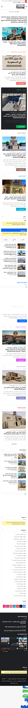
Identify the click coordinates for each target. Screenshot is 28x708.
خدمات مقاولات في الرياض (20, 539)
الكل (8, 51)
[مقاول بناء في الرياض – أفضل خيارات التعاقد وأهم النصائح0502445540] (14, 650)
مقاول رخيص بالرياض (21, 576)
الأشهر (14, 239)
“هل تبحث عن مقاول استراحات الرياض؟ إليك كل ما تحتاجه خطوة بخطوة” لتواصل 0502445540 (15, 349)
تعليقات (5, 239)
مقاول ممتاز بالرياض (22, 588)
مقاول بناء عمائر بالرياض (21, 590)
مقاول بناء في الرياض (21, 548)
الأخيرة (22, 239)
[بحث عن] (26, 7)
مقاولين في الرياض (22, 543)
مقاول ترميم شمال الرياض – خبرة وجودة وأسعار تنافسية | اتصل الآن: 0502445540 (15, 199)
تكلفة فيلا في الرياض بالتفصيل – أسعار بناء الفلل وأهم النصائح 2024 (15, 433)
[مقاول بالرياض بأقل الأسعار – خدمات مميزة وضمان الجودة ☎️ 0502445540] (14, 33)
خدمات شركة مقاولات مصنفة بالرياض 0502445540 (10, 273)
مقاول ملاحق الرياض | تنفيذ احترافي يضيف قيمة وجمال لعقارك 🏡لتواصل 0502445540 (9, 266)
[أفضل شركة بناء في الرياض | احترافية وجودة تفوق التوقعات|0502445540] (5, 650)
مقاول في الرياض (22, 541)
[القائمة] (2, 7)
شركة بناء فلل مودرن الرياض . (20, 569)
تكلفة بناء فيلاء (23, 593)
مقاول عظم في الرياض (21, 550)
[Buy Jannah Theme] (14, 11)
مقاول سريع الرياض (22, 574)
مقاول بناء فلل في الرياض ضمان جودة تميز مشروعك (10, 481)
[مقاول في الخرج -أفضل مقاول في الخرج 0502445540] (14, 377)
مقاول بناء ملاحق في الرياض (20, 572)
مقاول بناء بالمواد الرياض (21, 567)
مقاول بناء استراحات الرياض (20, 595)
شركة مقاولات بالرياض (21, 534)
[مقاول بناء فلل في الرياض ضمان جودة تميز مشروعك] (22, 485)
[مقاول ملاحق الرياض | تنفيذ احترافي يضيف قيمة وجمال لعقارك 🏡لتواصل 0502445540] (21, 267)
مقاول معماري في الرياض (21, 579)
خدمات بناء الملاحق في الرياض (19, 565)
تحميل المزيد (14, 443)
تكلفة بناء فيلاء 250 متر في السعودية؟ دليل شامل (17, 74)
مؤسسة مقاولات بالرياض (21, 536)
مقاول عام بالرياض (22, 586)
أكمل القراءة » (21, 83)
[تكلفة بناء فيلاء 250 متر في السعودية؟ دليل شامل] (14, 63)
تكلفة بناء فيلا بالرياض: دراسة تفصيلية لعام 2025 (10, 462)
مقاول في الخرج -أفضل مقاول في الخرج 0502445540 (15, 388)
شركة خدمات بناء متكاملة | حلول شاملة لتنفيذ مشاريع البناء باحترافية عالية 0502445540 (9, 259)
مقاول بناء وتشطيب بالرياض (20, 553)
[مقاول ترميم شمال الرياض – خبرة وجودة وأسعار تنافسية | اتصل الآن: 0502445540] (14, 187)
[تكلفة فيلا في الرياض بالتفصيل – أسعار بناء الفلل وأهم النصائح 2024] (14, 420)
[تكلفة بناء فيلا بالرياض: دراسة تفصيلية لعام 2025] (22, 463)
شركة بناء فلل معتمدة (21, 562)
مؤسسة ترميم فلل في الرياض (20, 560)
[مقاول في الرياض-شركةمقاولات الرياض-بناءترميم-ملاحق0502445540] (20, 6)
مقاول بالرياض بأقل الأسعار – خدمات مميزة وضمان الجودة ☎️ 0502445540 (14, 44)
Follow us (25, 667)
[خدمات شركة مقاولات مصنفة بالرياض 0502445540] (21, 274)
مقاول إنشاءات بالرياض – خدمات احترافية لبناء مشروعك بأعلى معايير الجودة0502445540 (14, 116)
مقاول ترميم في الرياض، (21, 546)
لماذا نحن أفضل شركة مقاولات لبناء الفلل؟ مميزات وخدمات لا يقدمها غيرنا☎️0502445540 (14, 156)
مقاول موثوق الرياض (22, 583)
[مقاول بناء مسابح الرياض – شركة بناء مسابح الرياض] (23, 656)
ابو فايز (23, 71)
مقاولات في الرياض (22, 555)
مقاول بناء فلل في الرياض (21, 581)
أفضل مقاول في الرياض (21, 557)
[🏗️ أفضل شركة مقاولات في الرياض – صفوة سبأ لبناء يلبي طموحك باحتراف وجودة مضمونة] (5, 645)
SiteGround (13, 683)
